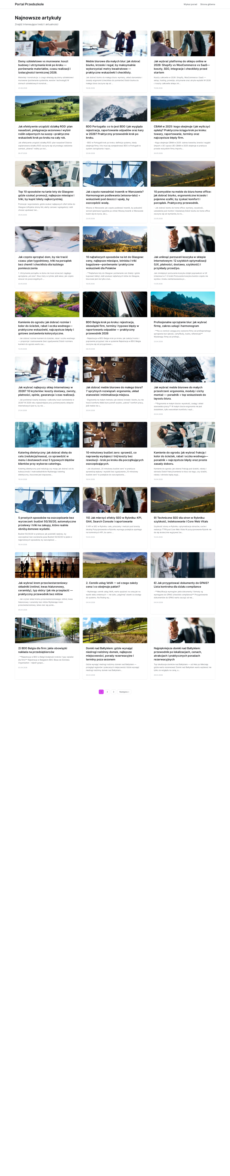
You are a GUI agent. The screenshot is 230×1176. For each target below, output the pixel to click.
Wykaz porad (190, 4)
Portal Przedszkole (29, 4)
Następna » (124, 692)
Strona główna (207, 4)
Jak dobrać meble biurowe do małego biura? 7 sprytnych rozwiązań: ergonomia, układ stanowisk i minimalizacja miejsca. (114, 391)
